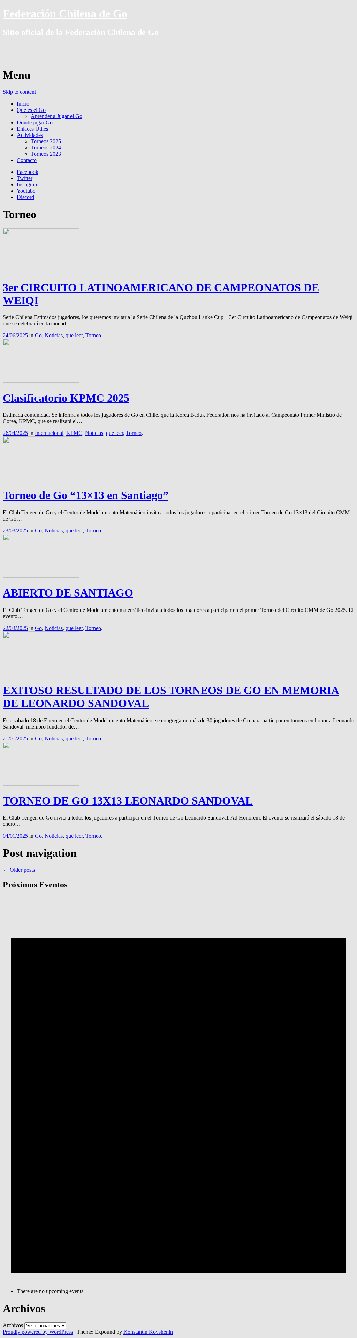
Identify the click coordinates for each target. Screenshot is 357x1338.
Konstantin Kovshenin (148, 1332)
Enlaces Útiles (32, 129)
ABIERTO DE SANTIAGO (68, 592)
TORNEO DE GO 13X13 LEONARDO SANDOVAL (128, 800)
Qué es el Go (31, 110)
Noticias (54, 335)
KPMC (74, 433)
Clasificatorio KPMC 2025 (66, 398)
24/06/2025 (15, 335)
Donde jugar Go (35, 122)
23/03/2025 (15, 530)
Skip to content (19, 92)
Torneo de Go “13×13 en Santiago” (85, 495)
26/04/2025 (15, 433)
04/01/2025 (15, 836)
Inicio (23, 104)
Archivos (13, 1325)
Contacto (27, 160)
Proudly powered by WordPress (38, 1332)
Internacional (49, 433)
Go (38, 335)
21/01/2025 (15, 738)
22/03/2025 (15, 628)
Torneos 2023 (46, 154)
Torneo (93, 335)
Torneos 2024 (46, 148)
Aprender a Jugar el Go (56, 116)
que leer (74, 335)
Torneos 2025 (46, 141)
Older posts (19, 870)
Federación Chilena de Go (65, 13)
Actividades (30, 135)
